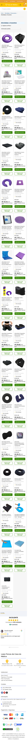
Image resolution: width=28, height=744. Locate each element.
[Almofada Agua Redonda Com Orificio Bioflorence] (7, 38)
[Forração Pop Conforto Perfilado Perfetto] (20, 543)
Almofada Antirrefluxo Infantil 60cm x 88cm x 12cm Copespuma (20, 82)
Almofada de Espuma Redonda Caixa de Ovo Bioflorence (20, 227)
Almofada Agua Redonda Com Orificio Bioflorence (7, 46)
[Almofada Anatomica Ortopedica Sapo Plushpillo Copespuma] (7, 74)
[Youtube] (4, 693)
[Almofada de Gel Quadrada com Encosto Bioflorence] (7, 255)
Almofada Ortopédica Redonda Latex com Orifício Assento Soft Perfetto (7, 406)
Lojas (6, 1)
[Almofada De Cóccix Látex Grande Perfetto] (20, 145)
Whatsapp (13, 1)
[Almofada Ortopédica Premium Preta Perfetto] (20, 362)
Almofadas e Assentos (6, 49)
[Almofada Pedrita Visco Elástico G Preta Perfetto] (7, 435)
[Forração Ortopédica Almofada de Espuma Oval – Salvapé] (20, 507)
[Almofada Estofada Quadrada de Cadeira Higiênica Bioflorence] (20, 255)
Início (2, 13)
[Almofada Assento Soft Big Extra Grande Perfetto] (7, 110)
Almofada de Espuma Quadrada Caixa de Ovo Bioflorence (20, 190)
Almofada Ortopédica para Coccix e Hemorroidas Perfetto (7, 335)
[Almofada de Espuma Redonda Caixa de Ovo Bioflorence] (20, 219)
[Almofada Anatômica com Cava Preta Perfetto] (20, 38)
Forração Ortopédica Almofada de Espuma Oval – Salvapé (20, 516)
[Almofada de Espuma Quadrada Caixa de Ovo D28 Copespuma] (7, 219)
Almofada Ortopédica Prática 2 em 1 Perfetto (7, 370)
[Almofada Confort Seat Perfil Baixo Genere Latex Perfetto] (7, 145)
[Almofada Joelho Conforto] (20, 291)
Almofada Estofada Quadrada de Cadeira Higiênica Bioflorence (20, 263)
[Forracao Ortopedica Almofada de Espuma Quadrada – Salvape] (7, 543)
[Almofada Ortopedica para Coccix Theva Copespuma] (20, 326)
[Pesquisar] (24, 9)
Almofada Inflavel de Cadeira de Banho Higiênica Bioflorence (7, 299)
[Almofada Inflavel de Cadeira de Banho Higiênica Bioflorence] (7, 291)
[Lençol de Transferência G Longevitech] (7, 579)
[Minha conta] (20, 4)
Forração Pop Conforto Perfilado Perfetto (19, 551)
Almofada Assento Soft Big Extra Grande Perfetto (7, 118)
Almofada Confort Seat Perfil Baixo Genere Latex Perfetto (6, 154)
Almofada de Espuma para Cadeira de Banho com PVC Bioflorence (7, 191)
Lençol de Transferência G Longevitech (5, 587)
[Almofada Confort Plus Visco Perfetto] (20, 110)
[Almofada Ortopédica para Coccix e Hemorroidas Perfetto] (7, 326)
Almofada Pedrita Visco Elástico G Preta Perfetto (7, 443)
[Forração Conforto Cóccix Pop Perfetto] (7, 507)
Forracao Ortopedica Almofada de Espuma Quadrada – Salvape (7, 551)
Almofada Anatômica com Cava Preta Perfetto (19, 46)
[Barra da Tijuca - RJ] (7, 661)
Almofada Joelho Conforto (19, 298)
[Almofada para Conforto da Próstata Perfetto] (20, 398)
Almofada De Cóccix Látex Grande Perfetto (19, 153)
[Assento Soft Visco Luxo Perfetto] (20, 472)
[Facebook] (2, 693)
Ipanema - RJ (20, 663)
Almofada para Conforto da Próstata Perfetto (20, 406)
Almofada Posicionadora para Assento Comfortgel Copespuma (19, 443)
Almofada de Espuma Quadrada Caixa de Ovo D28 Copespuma (7, 227)
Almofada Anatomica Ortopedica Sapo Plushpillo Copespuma (7, 82)
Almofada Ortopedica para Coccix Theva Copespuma (20, 335)
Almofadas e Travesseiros (10, 13)
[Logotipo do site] (11, 4)
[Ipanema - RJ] (20, 661)
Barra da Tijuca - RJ (7, 663)
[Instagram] (7, 693)
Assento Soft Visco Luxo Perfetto (19, 479)
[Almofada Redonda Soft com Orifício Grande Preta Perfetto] (7, 472)
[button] (7, 61)
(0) (7, 50)
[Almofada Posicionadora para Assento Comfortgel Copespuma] (20, 435)
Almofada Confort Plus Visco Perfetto (20, 117)
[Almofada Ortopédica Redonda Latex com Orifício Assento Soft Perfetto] (7, 398)
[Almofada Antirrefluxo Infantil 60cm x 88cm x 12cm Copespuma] (20, 74)
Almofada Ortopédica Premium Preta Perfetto (20, 370)
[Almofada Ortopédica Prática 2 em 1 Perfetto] (7, 362)
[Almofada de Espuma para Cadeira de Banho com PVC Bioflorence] (7, 182)
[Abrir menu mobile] (1, 4)
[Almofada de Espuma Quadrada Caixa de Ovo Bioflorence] (20, 182)
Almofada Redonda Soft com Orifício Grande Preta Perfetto (7, 480)
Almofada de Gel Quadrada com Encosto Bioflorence (6, 263)
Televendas (21, 1)
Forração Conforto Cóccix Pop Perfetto (6, 515)
